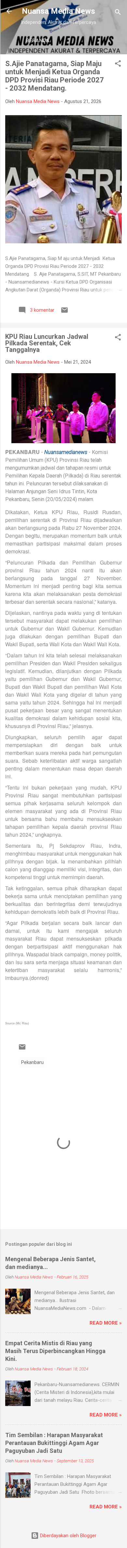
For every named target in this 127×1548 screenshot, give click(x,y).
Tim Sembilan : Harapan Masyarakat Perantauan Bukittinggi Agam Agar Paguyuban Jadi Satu (54, 1443)
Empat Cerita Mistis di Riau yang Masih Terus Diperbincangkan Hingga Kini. (55, 1351)
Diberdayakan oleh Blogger (67, 1536)
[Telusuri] (118, 13)
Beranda (37, 40)
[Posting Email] (64, 312)
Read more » (106, 1323)
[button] (118, 65)
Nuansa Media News (58, 11)
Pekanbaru (32, 1062)
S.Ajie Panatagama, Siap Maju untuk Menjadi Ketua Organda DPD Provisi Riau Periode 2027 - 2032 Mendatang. (54, 76)
